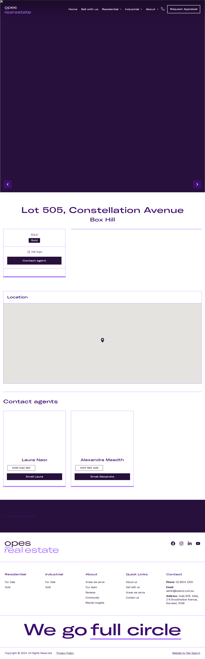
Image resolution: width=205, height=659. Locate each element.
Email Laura (34, 476)
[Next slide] (197, 184)
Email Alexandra (102, 476)
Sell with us (89, 9)
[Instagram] (181, 543)
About (150, 9)
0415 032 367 (21, 468)
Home (73, 9)
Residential (110, 9)
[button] (102, 340)
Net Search (192, 653)
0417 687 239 (89, 468)
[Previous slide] (8, 184)
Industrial (132, 9)
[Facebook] (173, 543)
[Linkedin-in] (190, 543)
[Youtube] (198, 543)
